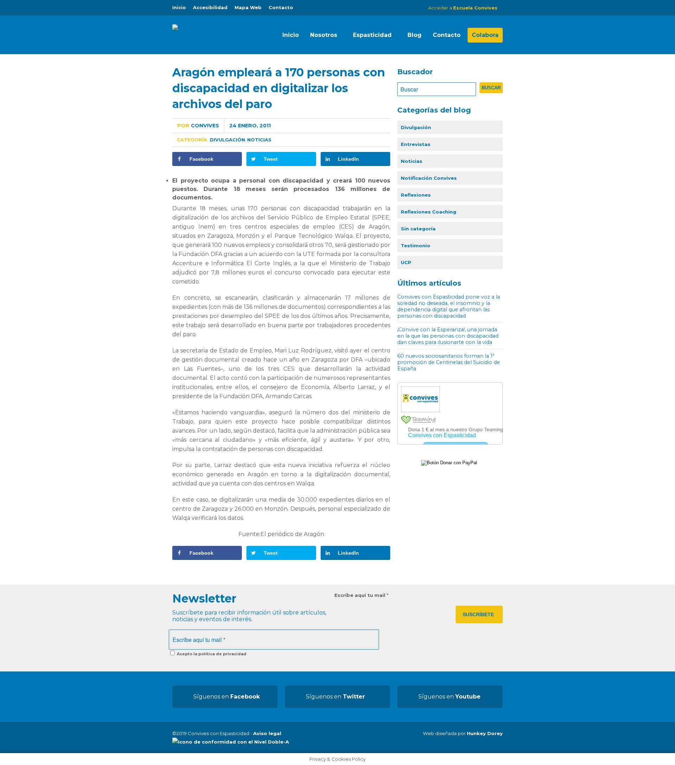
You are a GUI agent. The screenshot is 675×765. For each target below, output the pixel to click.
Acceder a (462, 8)
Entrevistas (415, 144)
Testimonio (415, 245)
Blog (414, 35)
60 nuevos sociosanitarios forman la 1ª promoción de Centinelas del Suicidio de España (448, 362)
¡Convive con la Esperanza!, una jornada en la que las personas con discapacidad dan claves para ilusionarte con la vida (448, 335)
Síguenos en (226, 696)
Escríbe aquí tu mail (361, 595)
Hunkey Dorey (485, 733)
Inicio (179, 7)
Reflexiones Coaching (428, 212)
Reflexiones (416, 195)
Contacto (281, 7)
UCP (406, 262)
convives (198, 125)
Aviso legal (267, 733)
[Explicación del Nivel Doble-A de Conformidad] (230, 742)
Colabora (485, 35)
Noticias (259, 139)
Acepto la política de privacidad (211, 653)
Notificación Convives (429, 178)
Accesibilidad (210, 7)
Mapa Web (248, 7)
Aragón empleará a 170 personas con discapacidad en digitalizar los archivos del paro (278, 88)
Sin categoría (418, 228)
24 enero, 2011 (250, 125)
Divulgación (227, 139)
